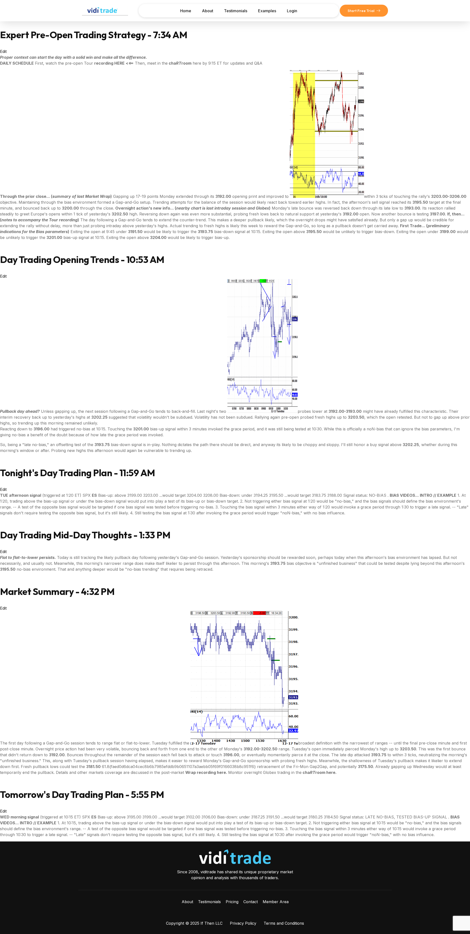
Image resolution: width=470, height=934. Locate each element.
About (207, 10)
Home (185, 10)
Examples (267, 10)
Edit (3, 51)
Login (292, 10)
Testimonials (235, 10)
